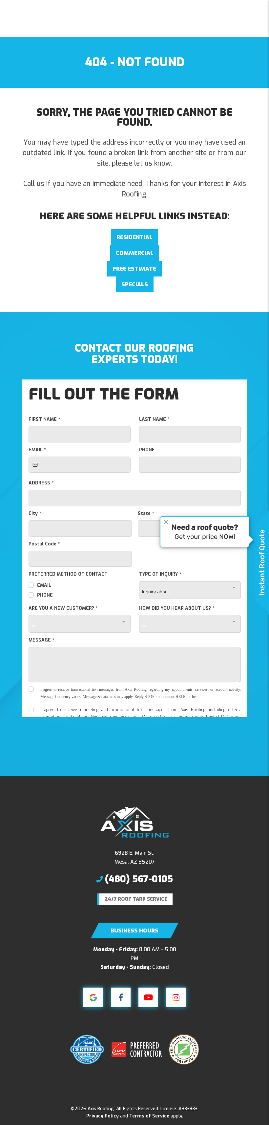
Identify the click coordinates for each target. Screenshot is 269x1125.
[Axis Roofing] (134, 821)
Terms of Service (149, 1116)
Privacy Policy (102, 1116)
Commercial (135, 253)
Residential (134, 237)
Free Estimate (134, 269)
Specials (134, 284)
